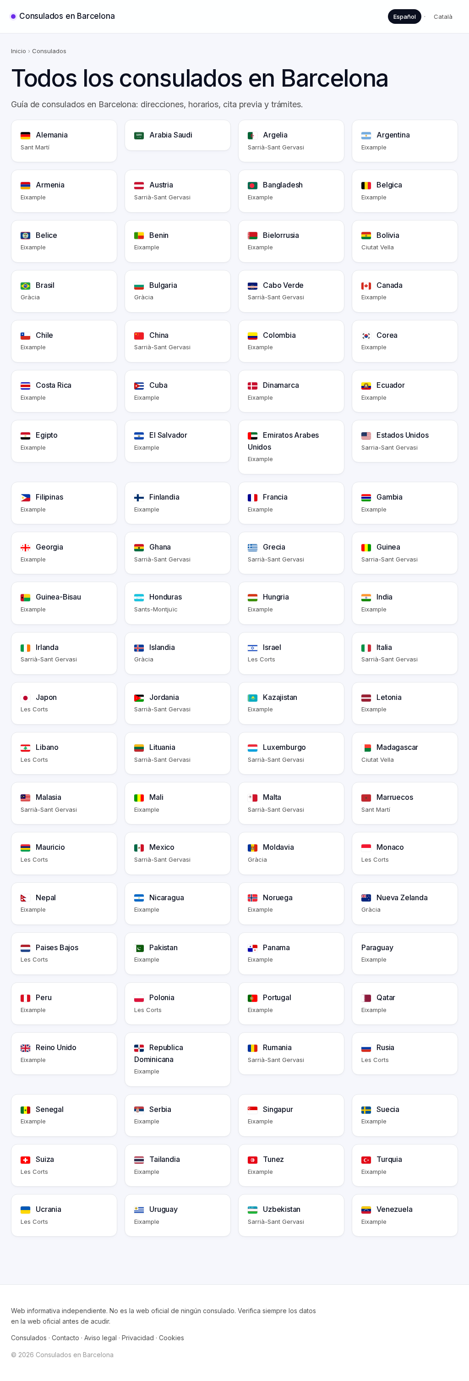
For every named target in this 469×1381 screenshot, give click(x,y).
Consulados (29, 1338)
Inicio (18, 51)
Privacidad (138, 1338)
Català (443, 16)
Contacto (65, 1338)
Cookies (171, 1338)
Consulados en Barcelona (67, 16)
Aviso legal (100, 1338)
